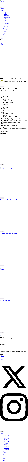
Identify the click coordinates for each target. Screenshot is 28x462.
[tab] (2, 86)
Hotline (2, 8)
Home (2, 9)
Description (2, 86)
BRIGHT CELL (4, 32)
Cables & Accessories (6, 26)
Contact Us (2, 38)
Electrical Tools (5, 16)
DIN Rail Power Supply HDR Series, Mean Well (8, 233)
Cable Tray (5, 13)
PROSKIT (4, 33)
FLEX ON (4, 36)
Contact (2, 360)
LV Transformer (5, 20)
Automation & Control (6, 12)
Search (1, 7)
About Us (2, 10)
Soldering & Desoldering (6, 23)
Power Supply (5, 21)
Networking (2, 356)
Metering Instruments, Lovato (5, 334)
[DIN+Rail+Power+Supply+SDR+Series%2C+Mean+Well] (0, 84)
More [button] (3, 28)
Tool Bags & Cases (6, 29)
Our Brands (2, 453)
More (3, 451)
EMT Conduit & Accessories (7, 17)
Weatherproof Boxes (6, 25)
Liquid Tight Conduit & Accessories (8, 442)
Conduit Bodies (5, 14)
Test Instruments (6, 24)
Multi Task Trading (2, 1)
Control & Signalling (6, 15)
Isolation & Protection (6, 18)
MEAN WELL (4, 31)
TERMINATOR (4, 37)
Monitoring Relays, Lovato (4, 166)
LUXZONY (4, 34)
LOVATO (4, 458)
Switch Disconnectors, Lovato (5, 300)
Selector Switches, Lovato (4, 266)
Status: (0, 80)
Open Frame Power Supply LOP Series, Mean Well (9, 199)
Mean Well (16, 83)
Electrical (10, 83)
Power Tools (5, 22)
